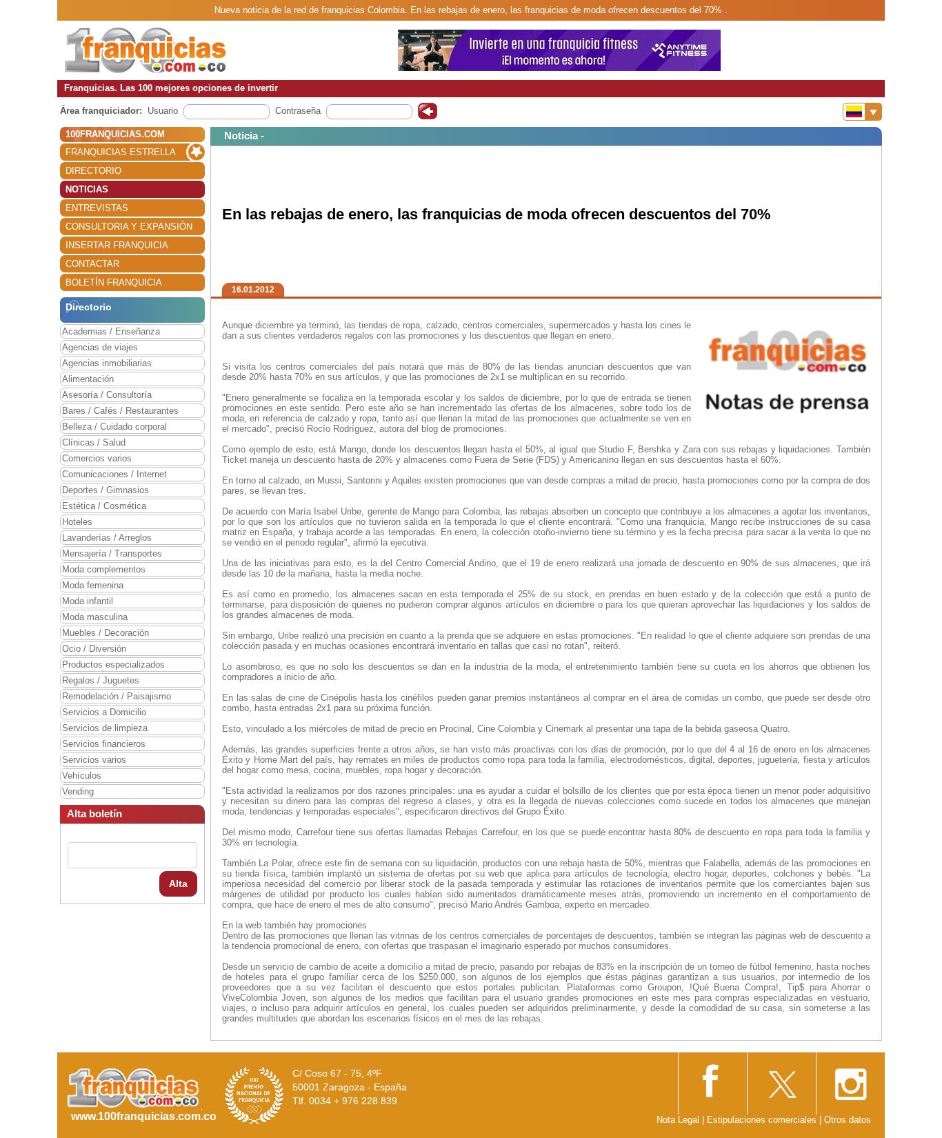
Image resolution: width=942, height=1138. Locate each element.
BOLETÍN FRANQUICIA (114, 282)
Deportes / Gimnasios (105, 490)
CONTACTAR (92, 264)
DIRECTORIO (93, 171)
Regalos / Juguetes (100, 680)
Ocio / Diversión (94, 648)
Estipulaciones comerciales (763, 1120)
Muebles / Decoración (105, 633)
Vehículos (81, 775)
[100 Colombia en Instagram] (850, 1080)
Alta (178, 883)
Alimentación (88, 379)
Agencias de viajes (100, 347)
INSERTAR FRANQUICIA (117, 245)
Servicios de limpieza (105, 728)
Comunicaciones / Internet (114, 474)
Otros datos (847, 1120)
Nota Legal (678, 1120)
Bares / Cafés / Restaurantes (120, 411)
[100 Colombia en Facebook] (712, 1080)
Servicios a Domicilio (104, 712)
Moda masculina (95, 617)
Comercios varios (97, 458)
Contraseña (298, 111)
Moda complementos (104, 569)
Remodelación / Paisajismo (116, 696)
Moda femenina (92, 585)
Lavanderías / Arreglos (107, 537)
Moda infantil (87, 601)
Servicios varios (94, 760)
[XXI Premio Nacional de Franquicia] (254, 1095)
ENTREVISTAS (97, 208)
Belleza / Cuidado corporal (114, 426)
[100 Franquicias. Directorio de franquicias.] (145, 49)
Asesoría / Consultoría (107, 395)
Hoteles (77, 522)
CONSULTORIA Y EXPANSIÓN (129, 226)
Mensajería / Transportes (112, 553)
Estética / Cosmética (104, 506)
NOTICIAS (87, 189)
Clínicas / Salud (94, 442)
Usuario (163, 111)
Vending (78, 791)
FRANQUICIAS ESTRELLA (121, 152)
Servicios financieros (104, 744)
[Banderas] (862, 112)
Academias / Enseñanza (111, 331)
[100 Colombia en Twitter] (781, 1080)
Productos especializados (113, 664)
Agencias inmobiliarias (107, 363)
